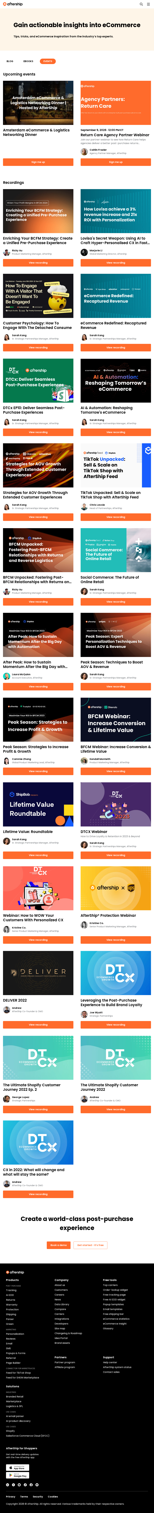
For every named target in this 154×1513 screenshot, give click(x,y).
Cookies (53, 1496)
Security (38, 1496)
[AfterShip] (13, 4)
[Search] (141, 4)
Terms (24, 1496)
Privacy (10, 1496)
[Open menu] (148, 4)
